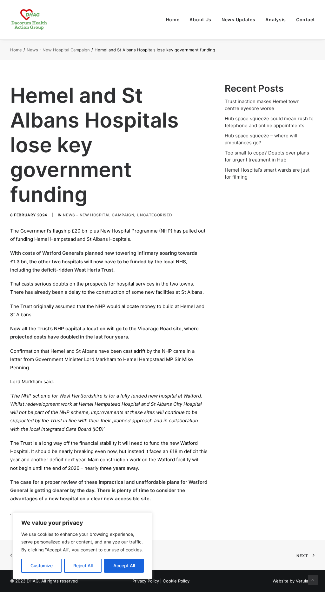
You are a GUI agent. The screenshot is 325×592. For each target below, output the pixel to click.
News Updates (238, 19)
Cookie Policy (176, 580)
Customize (41, 565)
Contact (305, 19)
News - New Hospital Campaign (58, 49)
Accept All (124, 565)
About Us (200, 19)
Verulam (304, 580)
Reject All (83, 565)
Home (173, 19)
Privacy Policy (145, 580)
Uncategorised (154, 215)
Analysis (275, 19)
